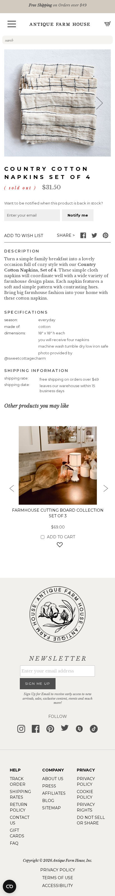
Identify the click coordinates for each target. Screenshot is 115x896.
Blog (48, 800)
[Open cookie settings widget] (9, 886)
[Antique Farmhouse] (59, 24)
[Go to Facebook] (83, 236)
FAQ (14, 843)
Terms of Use (57, 877)
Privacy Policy (57, 869)
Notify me (78, 215)
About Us (52, 778)
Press (49, 786)
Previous (10, 490)
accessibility (57, 885)
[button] (11, 24)
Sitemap (51, 807)
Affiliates (54, 793)
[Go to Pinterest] (105, 236)
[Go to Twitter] (94, 236)
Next (105, 490)
